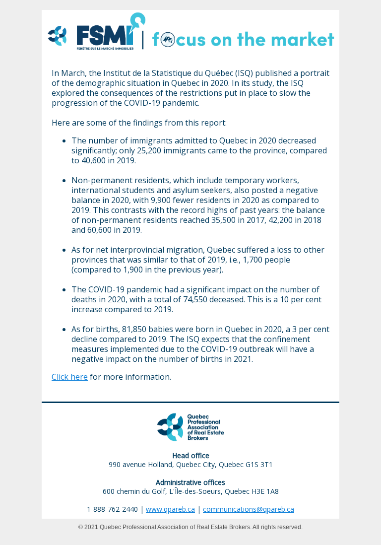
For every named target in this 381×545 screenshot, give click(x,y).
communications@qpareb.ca (248, 509)
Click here (70, 376)
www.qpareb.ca (170, 509)
